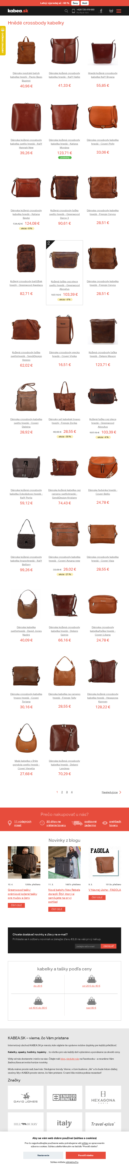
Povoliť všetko (85, 1155)
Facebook (101, 10)
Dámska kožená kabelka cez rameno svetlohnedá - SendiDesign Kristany (64, 494)
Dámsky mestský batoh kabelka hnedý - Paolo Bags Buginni (26, 77)
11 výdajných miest (22, 823)
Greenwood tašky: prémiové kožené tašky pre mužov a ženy (22, 893)
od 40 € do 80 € (38, 1007)
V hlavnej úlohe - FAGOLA (105, 889)
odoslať (109, 946)
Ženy (75, 3)
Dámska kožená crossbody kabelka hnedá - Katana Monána (64, 144)
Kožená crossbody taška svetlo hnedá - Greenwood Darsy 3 (64, 214)
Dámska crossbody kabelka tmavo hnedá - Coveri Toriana (26, 698)
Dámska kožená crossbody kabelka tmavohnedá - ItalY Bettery (26, 560)
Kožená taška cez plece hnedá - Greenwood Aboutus (102, 423)
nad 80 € (91, 1007)
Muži (84, 3)
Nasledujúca (110, 792)
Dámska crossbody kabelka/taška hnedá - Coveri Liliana (102, 631)
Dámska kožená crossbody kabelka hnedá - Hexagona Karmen (102, 698)
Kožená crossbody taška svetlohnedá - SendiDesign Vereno (26, 356)
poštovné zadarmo (90, 823)
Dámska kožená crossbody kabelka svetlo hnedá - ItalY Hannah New (26, 144)
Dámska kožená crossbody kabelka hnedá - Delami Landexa (64, 764)
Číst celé (16, 905)
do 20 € (38, 985)
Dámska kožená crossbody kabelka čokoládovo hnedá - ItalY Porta (26, 494)
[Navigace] (118, 11)
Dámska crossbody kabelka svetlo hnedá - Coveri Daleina (26, 423)
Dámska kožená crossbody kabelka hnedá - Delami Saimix (64, 631)
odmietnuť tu (72, 1162)
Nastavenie (43, 1155)
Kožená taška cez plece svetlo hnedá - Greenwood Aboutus (64, 285)
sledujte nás (72, 1058)
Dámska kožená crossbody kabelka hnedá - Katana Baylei (26, 214)
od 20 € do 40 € (91, 985)
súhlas (85, 1143)
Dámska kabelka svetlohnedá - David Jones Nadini (26, 631)
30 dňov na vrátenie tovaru (56, 823)
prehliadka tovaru (116, 823)
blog (63, 1058)
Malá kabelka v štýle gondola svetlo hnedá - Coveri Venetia (26, 764)
